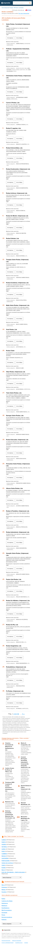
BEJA (3, 870)
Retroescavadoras (7, 917)
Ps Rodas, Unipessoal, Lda (14, 691)
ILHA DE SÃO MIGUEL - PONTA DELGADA (13, 872)
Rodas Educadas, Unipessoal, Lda (17, 439)
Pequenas (4, 887)
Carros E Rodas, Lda (12, 102)
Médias (4, 889)
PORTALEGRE (5, 860)
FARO (3, 851)
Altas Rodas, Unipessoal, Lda (15, 371)
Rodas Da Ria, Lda (12, 624)
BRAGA (4, 856)
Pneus (3, 914)
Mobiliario (4, 905)
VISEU (3, 865)
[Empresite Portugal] (5, 3)
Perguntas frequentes (6, 940)
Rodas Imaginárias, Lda (13, 646)
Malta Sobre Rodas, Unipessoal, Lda (17, 305)
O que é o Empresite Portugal (7, 942)
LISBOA (4, 839)
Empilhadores (5, 908)
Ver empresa (10, 38)
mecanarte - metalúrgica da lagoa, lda (25, 818)
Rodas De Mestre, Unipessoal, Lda (17, 216)
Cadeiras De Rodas (7, 901)
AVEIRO (4, 844)
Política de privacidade (16, 940)
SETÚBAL (4, 846)
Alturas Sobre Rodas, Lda (14, 488)
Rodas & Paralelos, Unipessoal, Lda (17, 511)
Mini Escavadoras (7, 910)
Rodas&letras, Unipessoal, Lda (16, 667)
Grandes (4, 892)
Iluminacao (5, 903)
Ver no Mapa (19, 38)
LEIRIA (4, 849)
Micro (3, 885)
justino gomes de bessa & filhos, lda (9, 770)
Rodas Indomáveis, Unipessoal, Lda (17, 532)
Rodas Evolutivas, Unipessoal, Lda (17, 282)
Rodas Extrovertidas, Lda (14, 148)
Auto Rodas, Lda (11, 329)
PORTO (4, 842)
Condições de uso (18, 942)
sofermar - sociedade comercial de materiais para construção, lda (10, 814)
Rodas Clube (10, 350)
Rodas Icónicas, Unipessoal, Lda (16, 193)
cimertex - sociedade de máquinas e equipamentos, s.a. (9, 746)
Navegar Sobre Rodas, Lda (14, 415)
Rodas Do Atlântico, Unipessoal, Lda (18, 600)
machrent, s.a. (9, 801)
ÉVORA (4, 867)
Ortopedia (4, 912)
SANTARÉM (5, 858)
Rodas (3, 898)
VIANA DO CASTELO (7, 863)
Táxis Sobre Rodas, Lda (13, 393)
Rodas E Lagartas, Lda (13, 128)
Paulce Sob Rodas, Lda (13, 579)
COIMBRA (4, 853)
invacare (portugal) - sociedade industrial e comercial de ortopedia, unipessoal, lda (25, 762)
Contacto (26, 942)
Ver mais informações (24, 13)
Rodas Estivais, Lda (12, 238)
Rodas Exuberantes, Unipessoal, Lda (18, 169)
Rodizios (4, 919)
